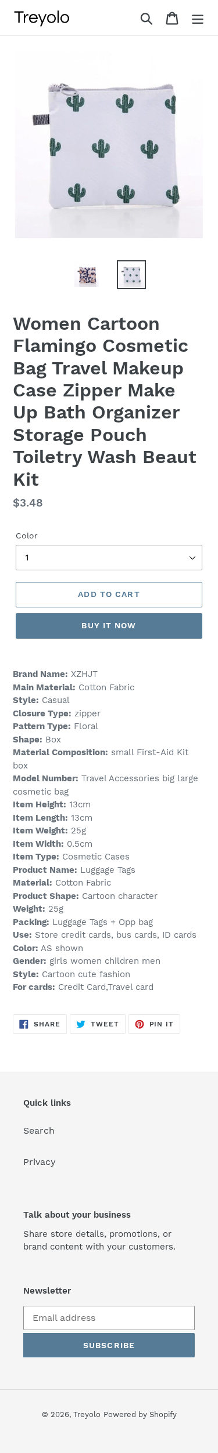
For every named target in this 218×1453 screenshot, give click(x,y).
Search (39, 1130)
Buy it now (108, 625)
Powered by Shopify (140, 1414)
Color (27, 535)
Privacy (39, 1161)
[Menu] (197, 18)
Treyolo (87, 1414)
